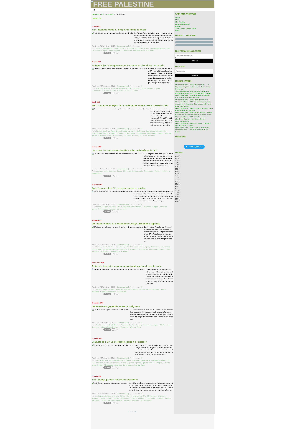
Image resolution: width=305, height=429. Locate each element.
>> (135, 412)
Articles (177, 18)
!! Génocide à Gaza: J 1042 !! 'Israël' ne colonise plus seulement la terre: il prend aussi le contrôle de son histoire (192, 130)
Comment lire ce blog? (182, 24)
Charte (177, 20)
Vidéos (177, 30)
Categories (109, 14)
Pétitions (178, 26)
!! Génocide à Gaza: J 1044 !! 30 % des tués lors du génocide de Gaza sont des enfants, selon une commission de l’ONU (191, 119)
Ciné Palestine (180, 22)
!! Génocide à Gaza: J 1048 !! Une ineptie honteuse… (192, 100)
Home (94, 10)
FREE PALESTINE (97, 14)
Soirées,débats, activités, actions (185, 28)
